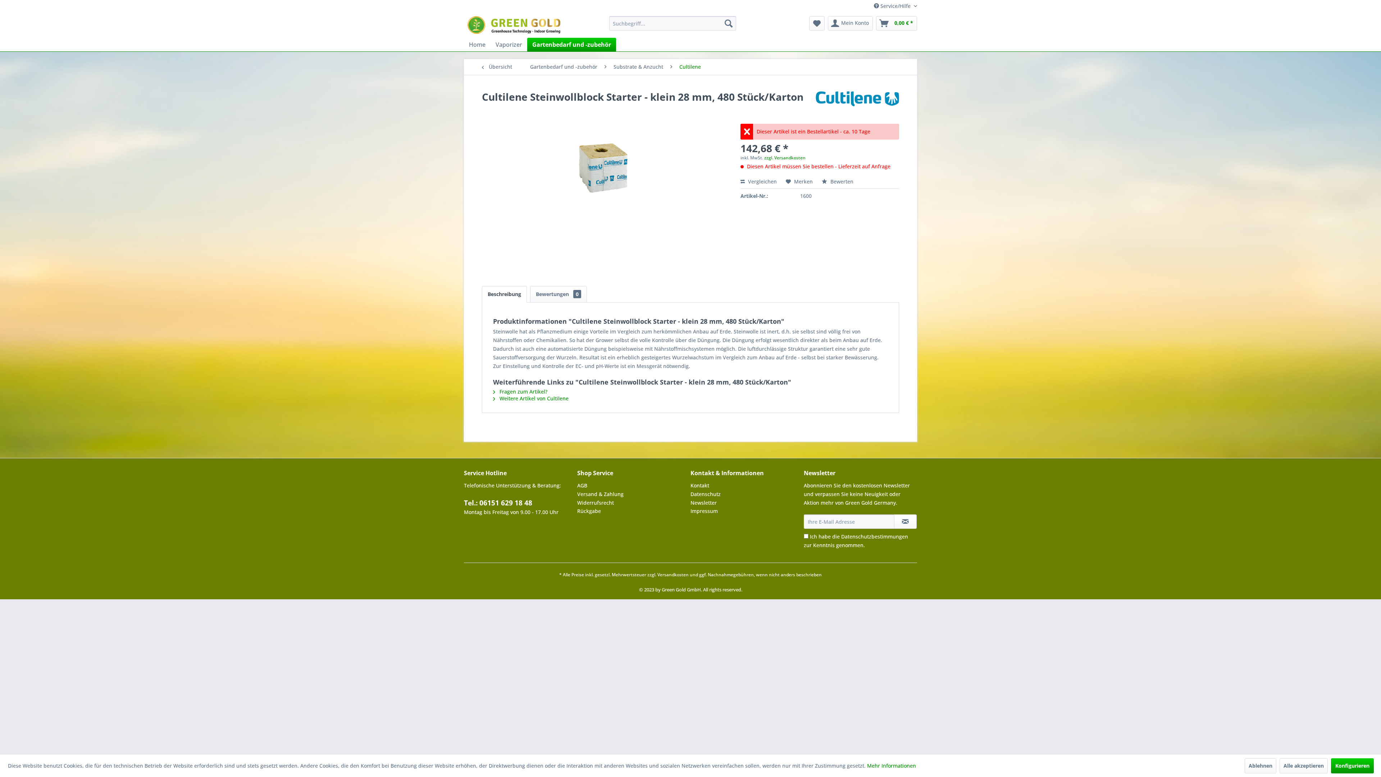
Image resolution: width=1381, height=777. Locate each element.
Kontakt (699, 485)
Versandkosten (673, 575)
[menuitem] (672, 23)
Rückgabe (589, 511)
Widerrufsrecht (595, 502)
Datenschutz (705, 494)
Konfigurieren (1352, 765)
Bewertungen (557, 294)
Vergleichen (762, 181)
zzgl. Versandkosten (785, 158)
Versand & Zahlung (600, 494)
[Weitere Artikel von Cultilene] (857, 104)
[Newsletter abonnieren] (905, 521)
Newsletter (703, 502)
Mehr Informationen (891, 765)
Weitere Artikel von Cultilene (533, 398)
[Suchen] (728, 23)
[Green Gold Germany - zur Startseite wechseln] (515, 25)
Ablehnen (1260, 765)
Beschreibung (504, 294)
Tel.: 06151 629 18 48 (498, 503)
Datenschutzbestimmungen (874, 536)
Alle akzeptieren (1304, 765)
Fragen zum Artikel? (522, 391)
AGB (582, 485)
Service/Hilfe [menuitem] (895, 6)
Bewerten (841, 181)
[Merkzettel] (817, 23)
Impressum (704, 511)
